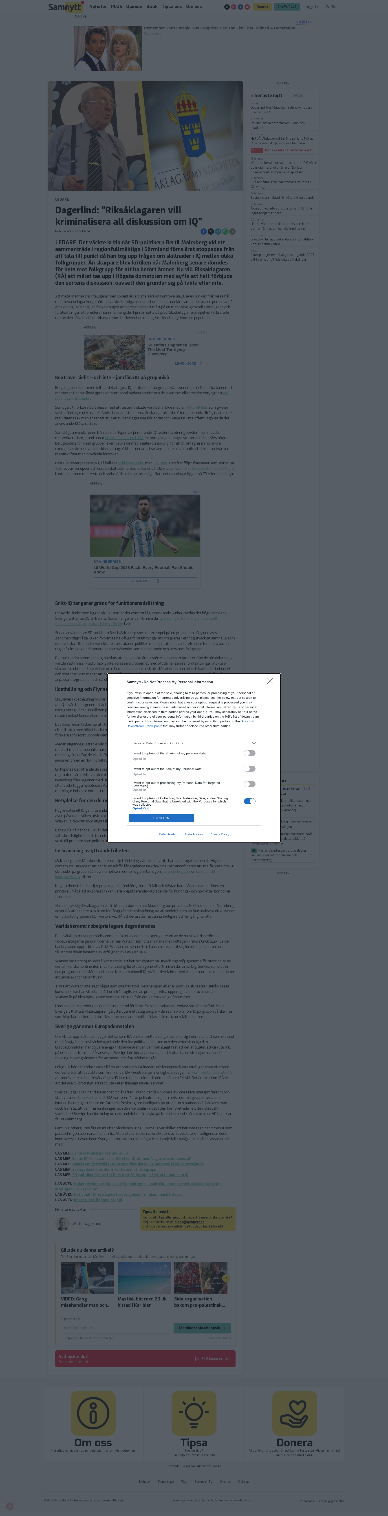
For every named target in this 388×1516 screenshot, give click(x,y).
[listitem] (194, 743)
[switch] (250, 753)
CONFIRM (161, 818)
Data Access (194, 834)
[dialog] (194, 758)
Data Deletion (168, 834)
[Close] (271, 682)
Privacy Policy (219, 834)
